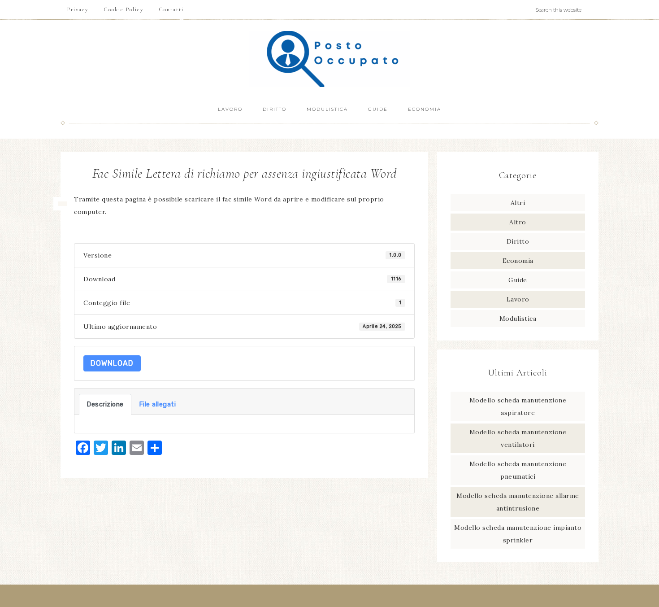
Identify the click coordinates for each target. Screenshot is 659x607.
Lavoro (518, 299)
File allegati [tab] (157, 404)
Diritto (518, 241)
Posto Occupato (329, 59)
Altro (517, 222)
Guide (517, 280)
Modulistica (518, 318)
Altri (518, 203)
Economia (518, 261)
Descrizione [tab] (105, 404)
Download (112, 363)
